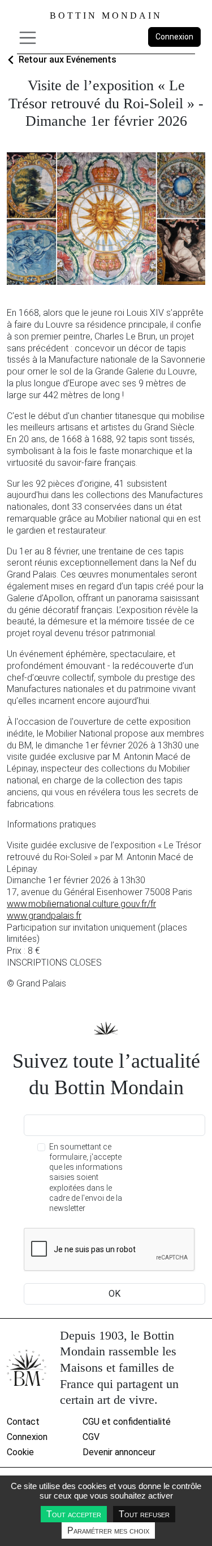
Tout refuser (144, 1514)
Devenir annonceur (119, 1452)
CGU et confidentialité (127, 1421)
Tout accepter (73, 1514)
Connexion (174, 36)
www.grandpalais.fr (44, 915)
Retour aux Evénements (67, 59)
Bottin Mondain (106, 15)
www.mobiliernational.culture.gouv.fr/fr (81, 903)
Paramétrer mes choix (108, 1530)
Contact (23, 1421)
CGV (91, 1437)
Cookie (20, 1452)
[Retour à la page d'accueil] (26, 1368)
